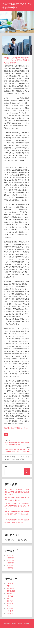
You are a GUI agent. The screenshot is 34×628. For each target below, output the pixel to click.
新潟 (8, 606)
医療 (6, 434)
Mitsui (22, 457)
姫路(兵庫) (10, 601)
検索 (6, 466)
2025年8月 (10, 568)
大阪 (8, 598)
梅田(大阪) (10, 608)
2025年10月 (10, 563)
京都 (8, 586)
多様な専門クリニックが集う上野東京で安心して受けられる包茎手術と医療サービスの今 (17, 491)
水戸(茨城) (10, 611)
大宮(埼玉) (10, 596)
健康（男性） (11, 588)
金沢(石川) (10, 613)
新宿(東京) (10, 603)
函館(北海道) (15, 459)
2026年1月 (10, 555)
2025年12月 (10, 558)
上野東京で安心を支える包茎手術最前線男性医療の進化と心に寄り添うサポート (17, 505)
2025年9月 (10, 565)
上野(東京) (10, 583)
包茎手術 (21, 459)
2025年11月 (10, 560)
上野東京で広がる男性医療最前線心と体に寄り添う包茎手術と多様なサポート (17, 514)
